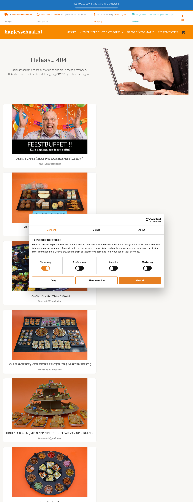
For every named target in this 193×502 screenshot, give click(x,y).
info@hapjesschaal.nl (161, 14)
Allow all (139, 280)
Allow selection (97, 280)
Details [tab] (96, 230)
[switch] (79, 268)
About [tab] (141, 230)
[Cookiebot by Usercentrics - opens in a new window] (148, 220)
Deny (53, 280)
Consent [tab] (51, 230)
